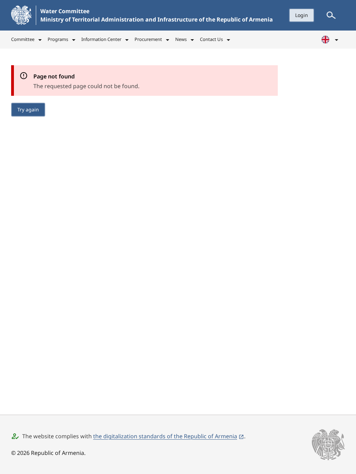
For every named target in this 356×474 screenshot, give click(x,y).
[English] (330, 40)
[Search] (331, 15)
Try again (28, 109)
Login (301, 15)
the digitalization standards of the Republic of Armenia (165, 436)
